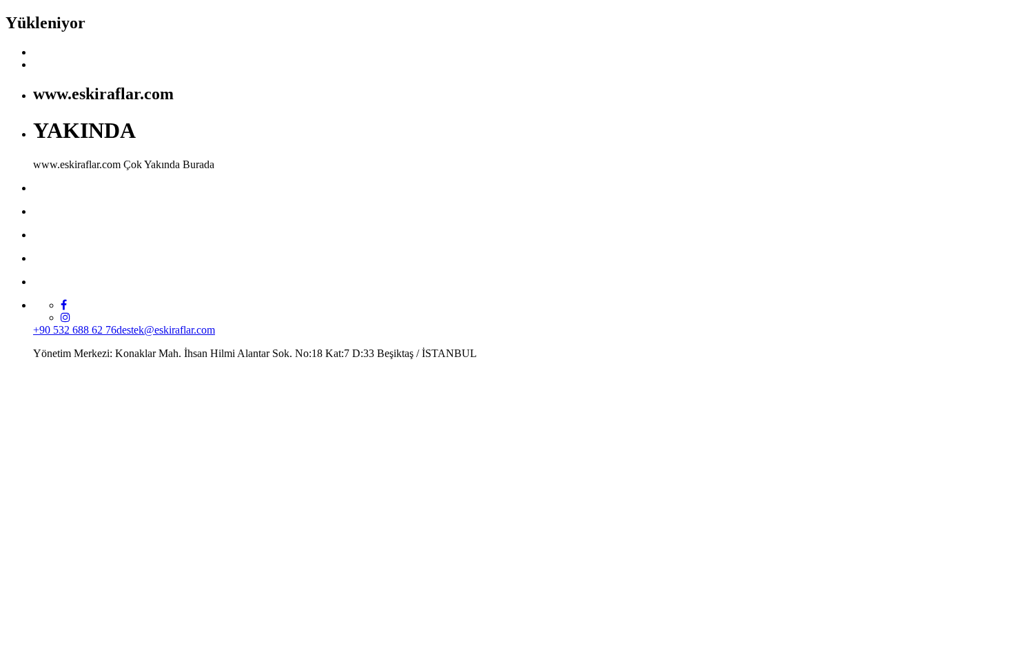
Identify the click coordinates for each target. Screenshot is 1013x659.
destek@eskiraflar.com (165, 330)
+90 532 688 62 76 (74, 330)
